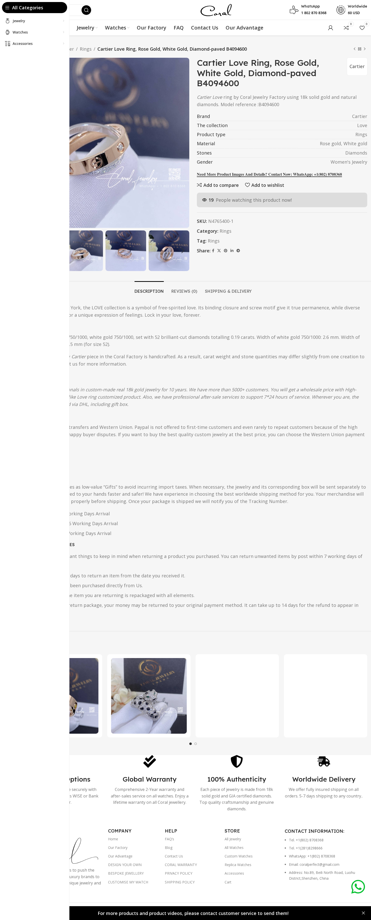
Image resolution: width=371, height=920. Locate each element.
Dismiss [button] (363, 913)
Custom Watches (239, 856)
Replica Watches (238, 864)
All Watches (234, 847)
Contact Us (174, 856)
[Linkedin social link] (232, 250)
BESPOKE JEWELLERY (126, 873)
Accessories (234, 873)
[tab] (149, 288)
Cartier (357, 66)
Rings (86, 49)
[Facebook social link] (213, 250)
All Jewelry (233, 839)
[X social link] (219, 250)
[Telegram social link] (238, 250)
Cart (228, 882)
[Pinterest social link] (225, 250)
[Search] (86, 10)
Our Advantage (120, 856)
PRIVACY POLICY (178, 873)
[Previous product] (354, 48)
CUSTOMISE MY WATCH (128, 882)
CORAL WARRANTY (181, 864)
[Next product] (364, 48)
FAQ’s (169, 839)
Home (113, 839)
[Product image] (149, 696)
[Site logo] (216, 10)
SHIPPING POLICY (180, 882)
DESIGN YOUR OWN (125, 864)
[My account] (330, 28)
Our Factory (117, 847)
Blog (168, 847)
